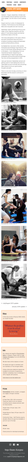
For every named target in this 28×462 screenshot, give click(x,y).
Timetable (9, 2)
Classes (16, 2)
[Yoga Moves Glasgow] (3, 9)
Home (3, 2)
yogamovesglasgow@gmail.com (16, 456)
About (19, 5)
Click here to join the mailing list (11, 377)
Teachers (9, 5)
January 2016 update (18, 306)
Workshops (23, 2)
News (14, 5)
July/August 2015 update (10, 303)
